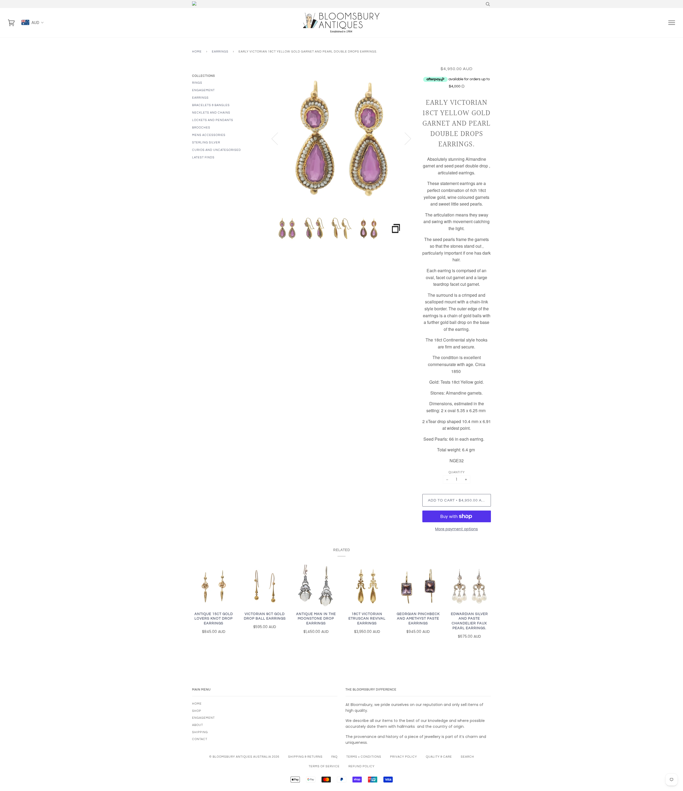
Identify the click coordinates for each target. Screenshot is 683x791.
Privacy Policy (403, 756)
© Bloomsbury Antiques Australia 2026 (244, 756)
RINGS (197, 82)
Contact (199, 739)
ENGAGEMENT (203, 90)
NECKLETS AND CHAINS (211, 112)
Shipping (200, 732)
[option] (341, 138)
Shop (196, 710)
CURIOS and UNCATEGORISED (216, 149)
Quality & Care (439, 756)
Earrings (220, 51)
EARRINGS (200, 97)
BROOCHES (201, 127)
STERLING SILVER (206, 142)
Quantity (456, 472)
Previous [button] (278, 138)
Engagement (203, 717)
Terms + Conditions (363, 756)
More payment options (456, 529)
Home (197, 51)
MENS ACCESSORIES (208, 135)
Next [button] (404, 138)
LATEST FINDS (203, 157)
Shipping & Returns (305, 756)
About (197, 725)
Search (467, 756)
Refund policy (361, 766)
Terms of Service (324, 766)
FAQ (334, 756)
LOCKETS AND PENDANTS (212, 120)
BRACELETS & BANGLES (211, 105)
